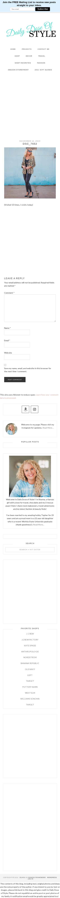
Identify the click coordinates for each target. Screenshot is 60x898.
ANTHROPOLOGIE (30, 651)
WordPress (52, 877)
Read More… (48, 428)
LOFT (30, 675)
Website (8, 353)
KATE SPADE (30, 645)
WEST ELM (30, 693)
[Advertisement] (30, 104)
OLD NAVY (30, 669)
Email (7, 340)
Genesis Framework (37, 877)
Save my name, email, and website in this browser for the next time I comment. (27, 370)
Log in (30, 879)
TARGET (30, 681)
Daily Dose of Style (30, 29)
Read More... (38, 524)
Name (7, 328)
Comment (9, 293)
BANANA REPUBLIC (30, 663)
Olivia (22, 877)
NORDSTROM (30, 657)
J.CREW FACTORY (30, 639)
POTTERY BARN (30, 687)
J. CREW (30, 634)
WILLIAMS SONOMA (30, 699)
